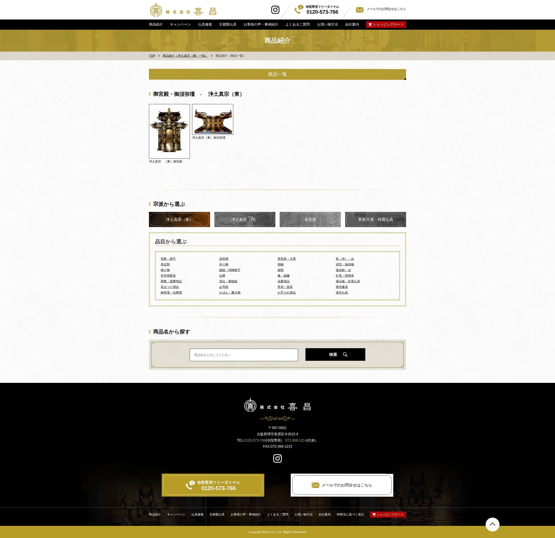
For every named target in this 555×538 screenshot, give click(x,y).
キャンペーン (180, 24)
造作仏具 (342, 292)
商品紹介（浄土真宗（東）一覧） (185, 55)
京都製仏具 (228, 24)
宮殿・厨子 (168, 258)
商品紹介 (156, 24)
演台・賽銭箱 (228, 281)
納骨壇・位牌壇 (171, 292)
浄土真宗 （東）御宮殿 (165, 161)
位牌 (222, 275)
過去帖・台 (343, 270)
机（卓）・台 (345, 258)
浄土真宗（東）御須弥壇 (208, 137)
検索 (333, 354)
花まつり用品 (170, 287)
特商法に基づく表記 (350, 514)
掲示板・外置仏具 (348, 281)
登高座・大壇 (287, 258)
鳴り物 (165, 270)
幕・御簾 (284, 275)
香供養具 (342, 287)
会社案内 (352, 24)
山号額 (223, 287)
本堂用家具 (168, 275)
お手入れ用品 (287, 292)
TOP (152, 55)
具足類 (165, 264)
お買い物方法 (327, 24)
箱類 (281, 270)
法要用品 (284, 281)
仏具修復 (205, 24)
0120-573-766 (255, 440)
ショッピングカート (388, 24)
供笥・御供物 (345, 264)
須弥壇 (223, 258)
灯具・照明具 (345, 275)
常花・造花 (285, 287)
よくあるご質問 (298, 24)
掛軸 (281, 264)
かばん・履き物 (229, 292)
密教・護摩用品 (171, 281)
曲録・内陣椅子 (229, 270)
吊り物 (223, 264)
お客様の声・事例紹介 (261, 24)
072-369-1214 (296, 440)
